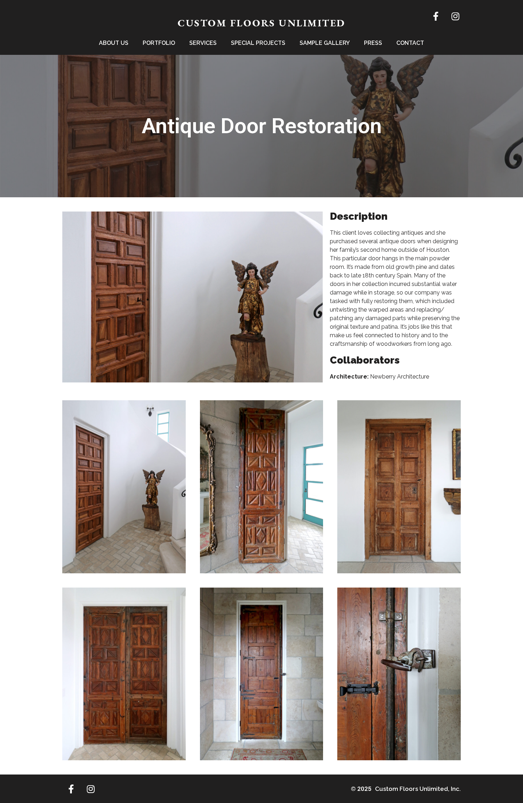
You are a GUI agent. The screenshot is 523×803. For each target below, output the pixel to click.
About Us (113, 43)
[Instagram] (455, 16)
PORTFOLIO (159, 43)
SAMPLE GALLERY (325, 43)
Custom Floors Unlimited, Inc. (418, 788)
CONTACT (410, 43)
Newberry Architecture (399, 376)
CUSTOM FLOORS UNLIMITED (261, 22)
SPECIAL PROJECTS (258, 43)
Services (203, 43)
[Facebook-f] (436, 16)
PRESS (373, 43)
